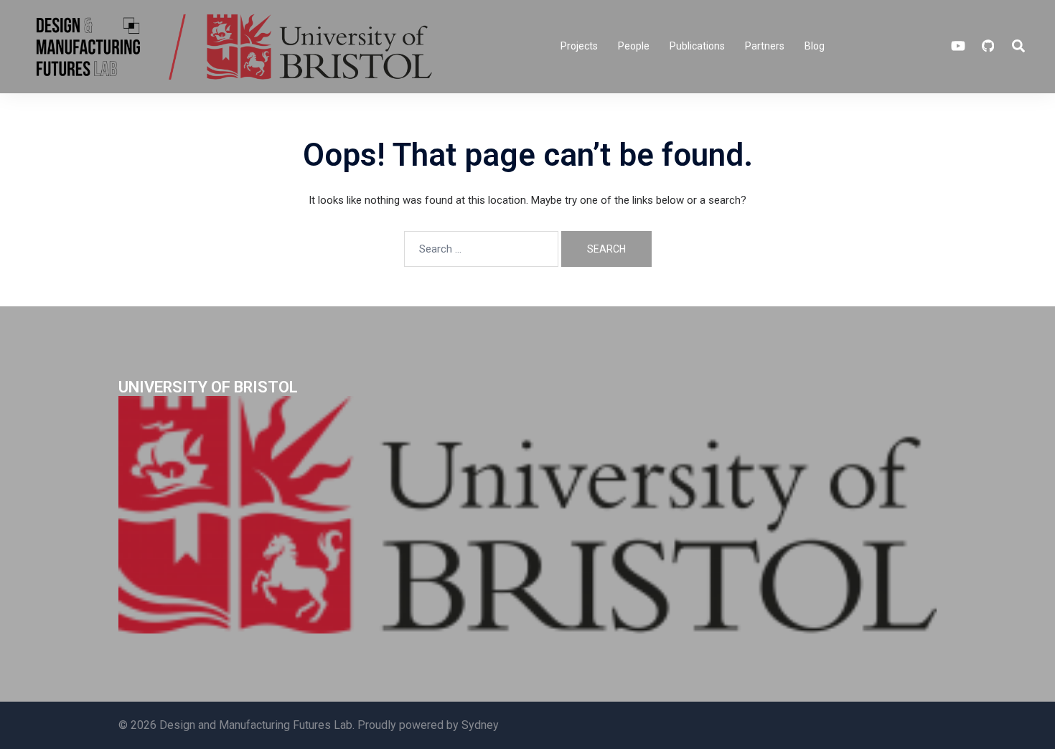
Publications (697, 46)
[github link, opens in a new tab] (987, 46)
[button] (1019, 46)
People (634, 46)
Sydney (480, 725)
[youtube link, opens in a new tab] (958, 46)
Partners (764, 46)
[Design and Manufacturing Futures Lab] (231, 45)
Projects (579, 46)
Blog (815, 46)
